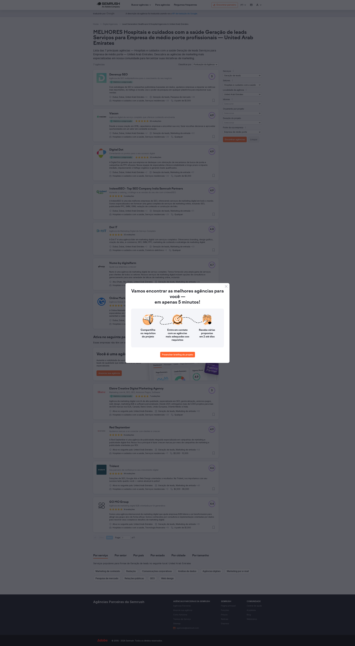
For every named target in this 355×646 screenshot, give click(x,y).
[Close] (226, 286)
